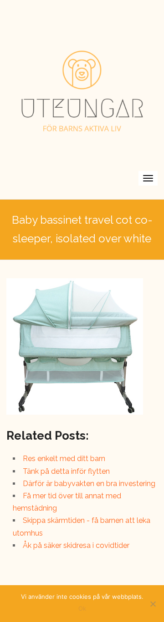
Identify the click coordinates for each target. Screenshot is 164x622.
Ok (82, 608)
